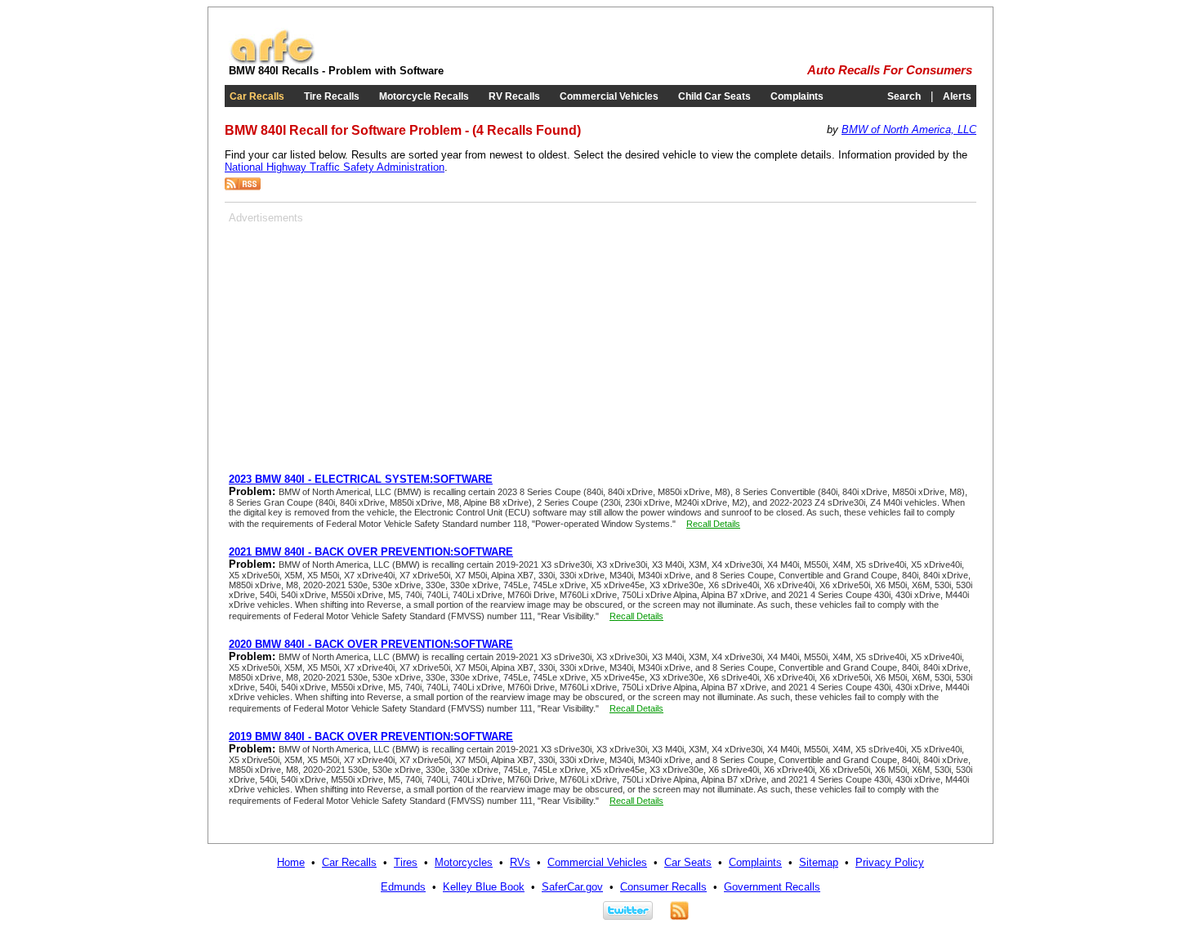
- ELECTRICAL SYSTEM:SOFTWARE (361, 479)
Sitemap (818, 862)
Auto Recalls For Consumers (889, 70)
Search (904, 96)
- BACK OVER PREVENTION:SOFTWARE (371, 552)
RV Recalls (514, 96)
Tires (405, 862)
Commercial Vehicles (609, 96)
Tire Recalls (331, 96)
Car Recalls (257, 96)
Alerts (957, 96)
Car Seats (688, 862)
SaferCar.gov (572, 887)
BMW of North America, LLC (909, 129)
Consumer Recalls (663, 887)
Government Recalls (772, 887)
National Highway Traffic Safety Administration (334, 167)
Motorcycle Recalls (424, 96)
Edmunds (403, 887)
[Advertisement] (366, 338)
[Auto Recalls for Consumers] (272, 61)
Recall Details (713, 524)
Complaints (797, 96)
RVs (520, 862)
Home (291, 862)
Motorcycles (464, 862)
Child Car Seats (714, 96)
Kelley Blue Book (484, 887)
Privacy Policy (889, 862)
